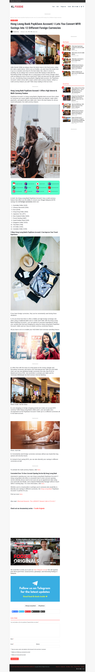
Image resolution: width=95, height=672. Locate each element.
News (16, 17)
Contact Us (63, 666)
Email (12, 644)
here (38, 469)
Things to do (63, 6)
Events (69, 6)
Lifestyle (12, 20)
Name (12, 638)
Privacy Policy (77, 666)
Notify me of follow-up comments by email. (21, 652)
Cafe (57, 6)
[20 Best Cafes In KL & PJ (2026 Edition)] (67, 54)
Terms (72, 666)
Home (12, 17)
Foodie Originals (39, 508)
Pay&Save (42, 605)
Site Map (68, 666)
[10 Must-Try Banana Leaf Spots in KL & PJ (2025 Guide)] (67, 73)
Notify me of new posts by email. (19, 654)
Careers (82, 666)
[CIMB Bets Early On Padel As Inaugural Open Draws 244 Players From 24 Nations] (67, 67)
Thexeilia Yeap (16, 31)
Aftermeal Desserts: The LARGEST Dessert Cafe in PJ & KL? (36, 501)
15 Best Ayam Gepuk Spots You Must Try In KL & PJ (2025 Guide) (78, 48)
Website (38, 644)
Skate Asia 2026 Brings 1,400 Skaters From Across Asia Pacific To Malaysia (78, 106)
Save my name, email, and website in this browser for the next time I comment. (29, 649)
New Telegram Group (40, 570)
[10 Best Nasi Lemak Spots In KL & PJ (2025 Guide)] (67, 60)
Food (53, 6)
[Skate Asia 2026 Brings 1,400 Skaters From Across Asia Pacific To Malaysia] (67, 106)
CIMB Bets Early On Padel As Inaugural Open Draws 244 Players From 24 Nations (77, 67)
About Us (58, 666)
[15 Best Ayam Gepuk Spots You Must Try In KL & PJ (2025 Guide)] (67, 48)
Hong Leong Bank (46, 489)
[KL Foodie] (23, 6)
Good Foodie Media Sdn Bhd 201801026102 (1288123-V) (23, 666)
